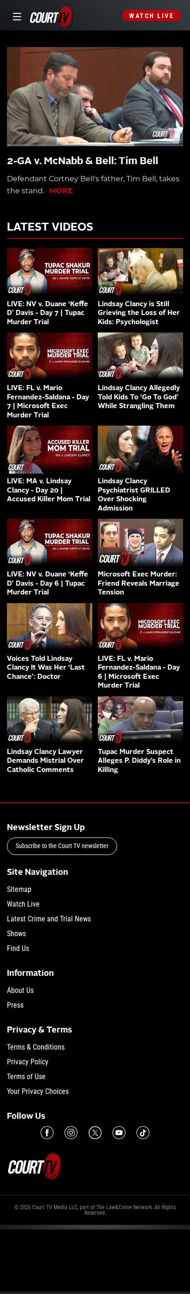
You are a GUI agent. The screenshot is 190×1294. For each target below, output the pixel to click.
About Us (20, 990)
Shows (16, 933)
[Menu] (15, 15)
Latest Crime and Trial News (49, 918)
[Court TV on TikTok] (143, 1132)
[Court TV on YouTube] (119, 1132)
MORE (61, 190)
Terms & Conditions (36, 1047)
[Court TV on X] (95, 1132)
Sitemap (19, 889)
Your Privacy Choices (38, 1091)
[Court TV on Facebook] (47, 1132)
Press (15, 1005)
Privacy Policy (27, 1061)
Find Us (18, 948)
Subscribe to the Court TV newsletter (62, 845)
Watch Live (151, 15)
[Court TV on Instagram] (71, 1132)
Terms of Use (26, 1076)
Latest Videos (50, 227)
